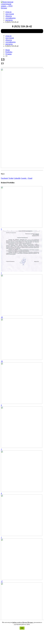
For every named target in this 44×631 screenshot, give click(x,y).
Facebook (4, 178)
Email (30, 178)
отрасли (8, 12)
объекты (8, 16)
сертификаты (10, 18)
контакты (9, 20)
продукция (9, 14)
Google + (24, 178)
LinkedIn (17, 178)
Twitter (10, 178)
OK (22, 628)
